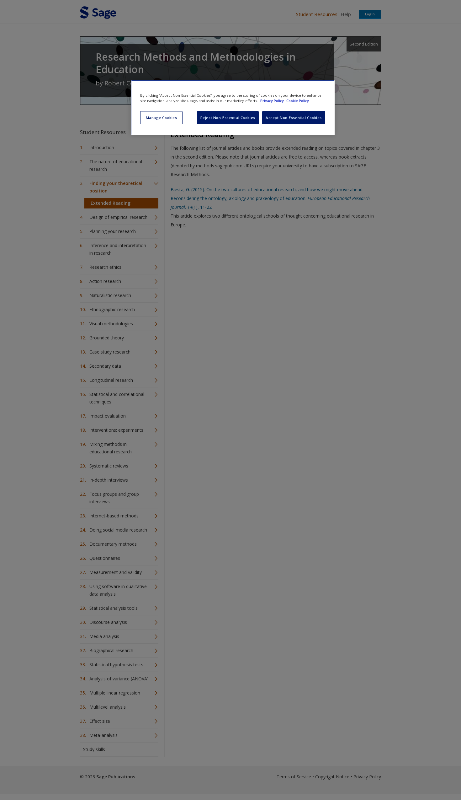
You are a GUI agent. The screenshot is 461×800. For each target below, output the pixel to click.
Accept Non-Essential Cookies (294, 117)
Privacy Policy (272, 100)
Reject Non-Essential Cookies (227, 117)
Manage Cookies (161, 117)
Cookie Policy (297, 100)
